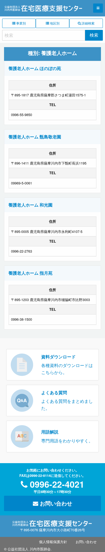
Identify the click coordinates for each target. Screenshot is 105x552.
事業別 (20, 23)
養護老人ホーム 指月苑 (30, 273)
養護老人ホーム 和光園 (30, 205)
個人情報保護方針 (53, 541)
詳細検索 (87, 23)
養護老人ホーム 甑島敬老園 (34, 137)
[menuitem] (53, 541)
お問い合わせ (55, 503)
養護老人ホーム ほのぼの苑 (34, 68)
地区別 (54, 23)
